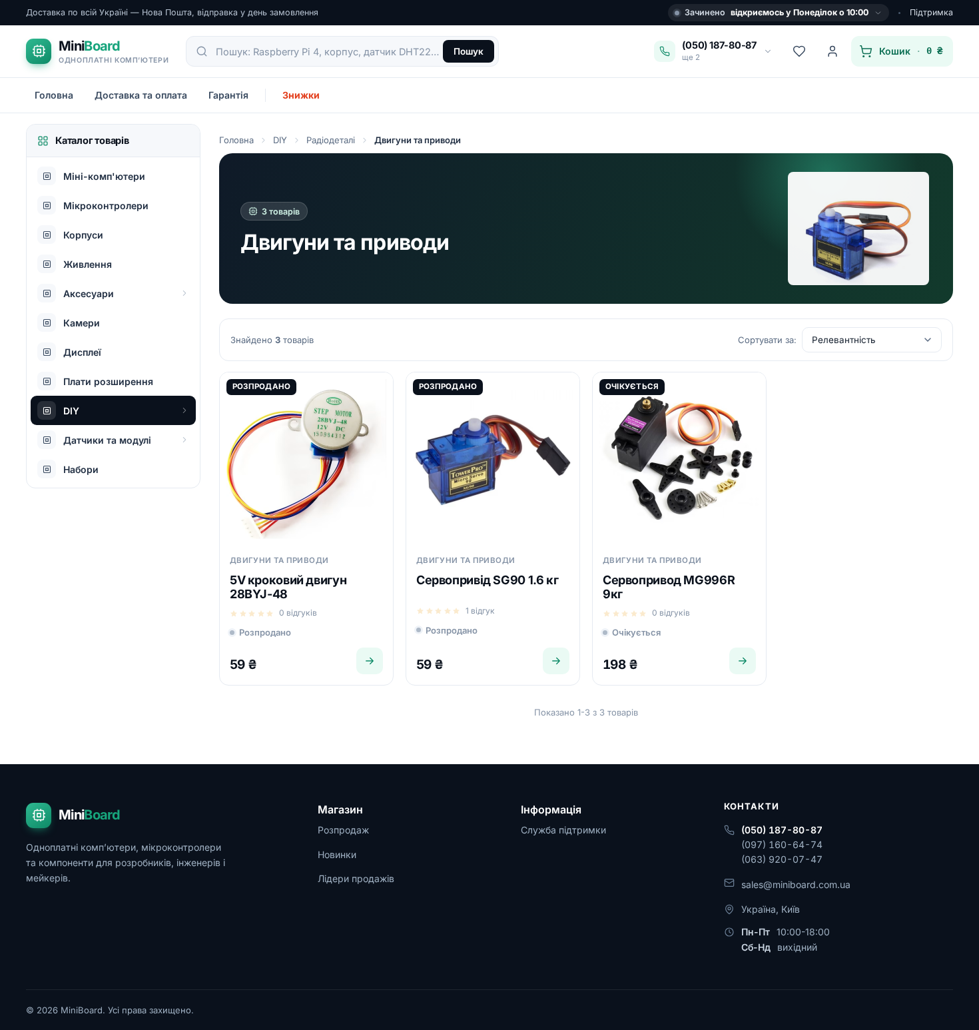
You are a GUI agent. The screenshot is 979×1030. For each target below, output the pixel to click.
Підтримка (931, 12)
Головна (54, 95)
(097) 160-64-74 (781, 844)
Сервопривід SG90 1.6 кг (487, 580)
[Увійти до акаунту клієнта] (832, 51)
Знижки (301, 95)
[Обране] (799, 51)
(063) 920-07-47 (781, 859)
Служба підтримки (563, 829)
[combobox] (328, 51)
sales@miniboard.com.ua (795, 884)
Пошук (469, 51)
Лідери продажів (356, 878)
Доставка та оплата (141, 95)
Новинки (337, 854)
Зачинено (776, 12)
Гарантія (228, 95)
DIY (280, 140)
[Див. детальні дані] (369, 661)
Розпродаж (343, 829)
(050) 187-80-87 (781, 829)
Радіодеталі (330, 140)
